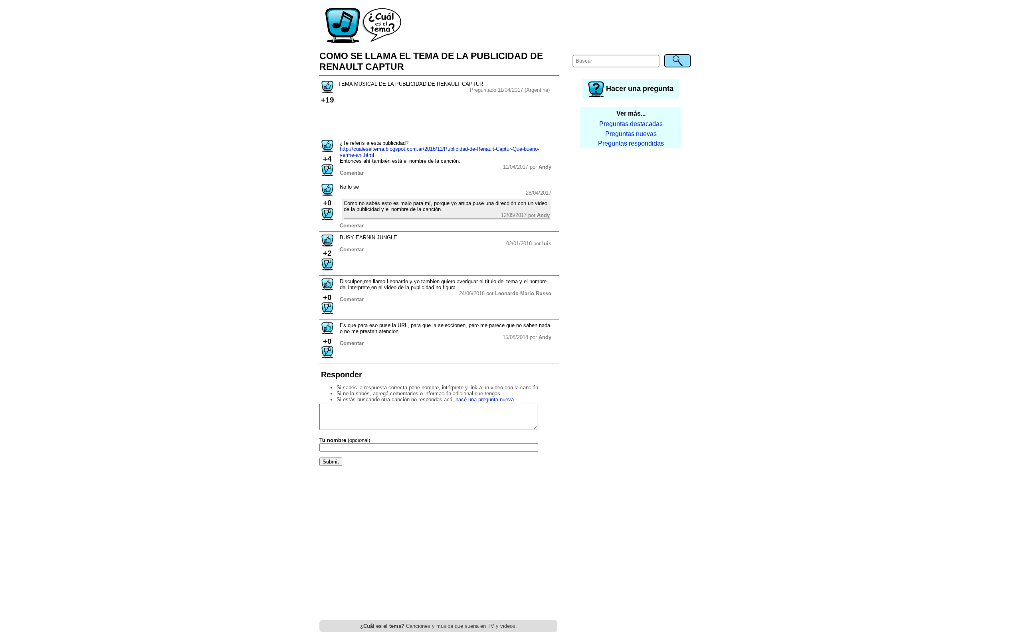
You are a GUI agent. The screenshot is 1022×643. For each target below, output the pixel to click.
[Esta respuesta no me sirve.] (327, 174)
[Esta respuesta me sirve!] (327, 149)
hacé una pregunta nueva (485, 399)
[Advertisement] (552, 26)
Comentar (352, 173)
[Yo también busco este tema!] (327, 90)
